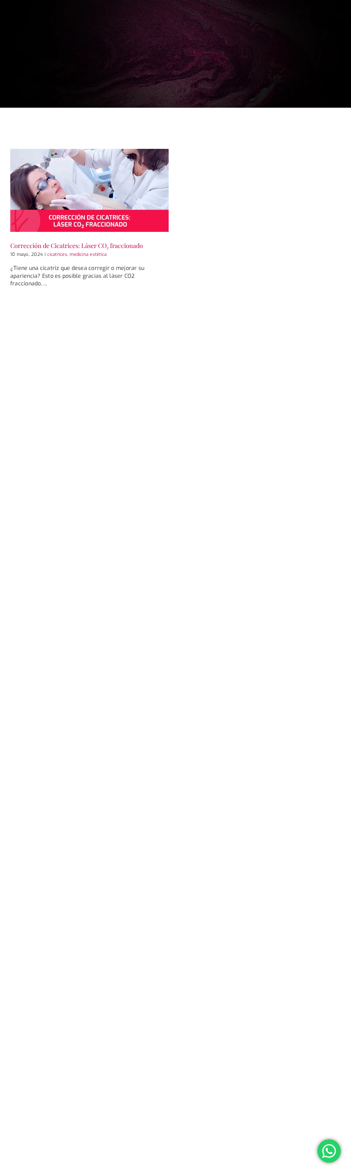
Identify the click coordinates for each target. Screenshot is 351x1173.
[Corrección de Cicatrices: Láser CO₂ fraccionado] (89, 190)
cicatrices (57, 254)
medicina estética (88, 254)
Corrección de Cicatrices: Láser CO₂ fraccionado (76, 245)
